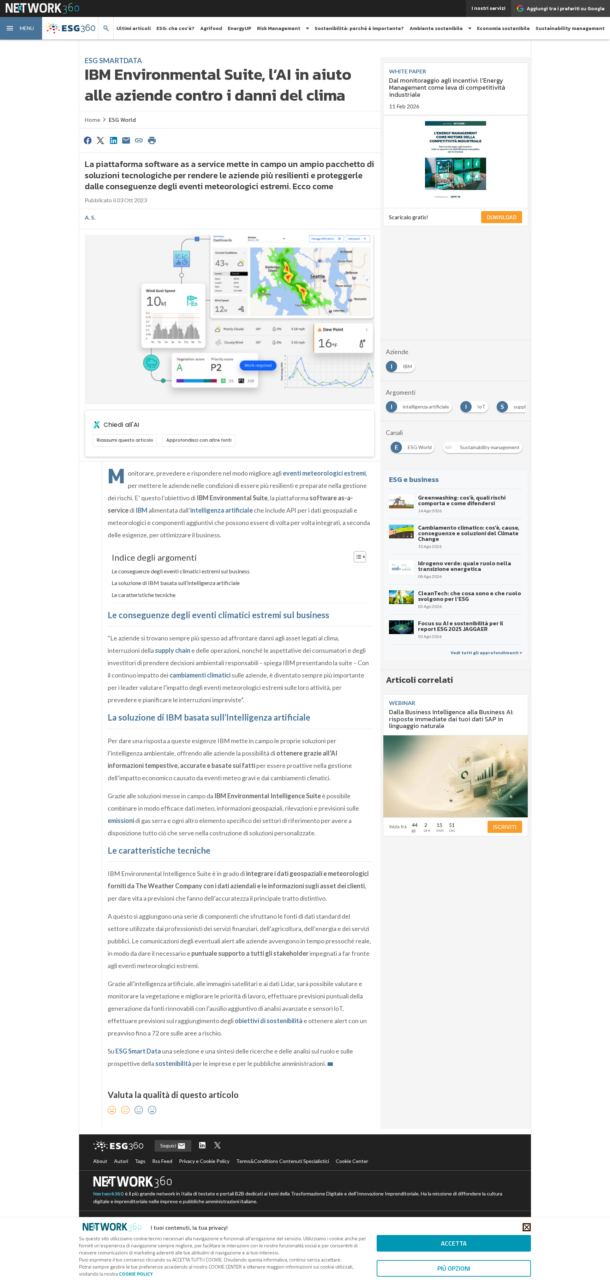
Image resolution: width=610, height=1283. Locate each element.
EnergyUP (239, 28)
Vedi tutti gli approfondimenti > (486, 653)
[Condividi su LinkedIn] (113, 140)
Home (92, 119)
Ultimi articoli (133, 28)
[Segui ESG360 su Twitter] (217, 1146)
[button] (21, 28)
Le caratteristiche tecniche (143, 594)
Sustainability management (570, 28)
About (100, 1161)
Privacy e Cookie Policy (204, 1161)
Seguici (168, 1145)
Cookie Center (352, 1161)
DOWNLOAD (501, 217)
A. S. (90, 217)
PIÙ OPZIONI (453, 1268)
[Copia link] (139, 140)
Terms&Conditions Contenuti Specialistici (282, 1161)
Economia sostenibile (503, 28)
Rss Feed (162, 1161)
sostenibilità (173, 1063)
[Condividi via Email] (126, 140)
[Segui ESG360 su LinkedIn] (202, 1146)
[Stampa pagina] (151, 140)
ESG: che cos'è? (175, 28)
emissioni (121, 820)
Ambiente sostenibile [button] (436, 28)
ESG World (122, 119)
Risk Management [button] (278, 28)
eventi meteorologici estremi (324, 473)
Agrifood (211, 28)
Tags (140, 1161)
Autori (121, 1161)
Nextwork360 (108, 1194)
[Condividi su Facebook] (87, 140)
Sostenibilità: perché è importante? (359, 28)
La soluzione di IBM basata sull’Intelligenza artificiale (176, 582)
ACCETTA (454, 1243)
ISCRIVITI (504, 827)
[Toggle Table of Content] (356, 557)
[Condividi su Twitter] (100, 140)
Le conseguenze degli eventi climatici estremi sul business (181, 571)
